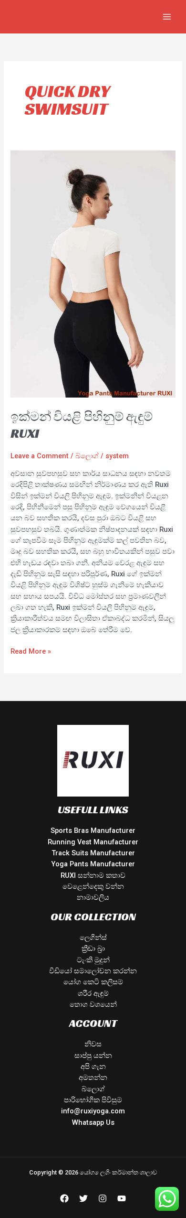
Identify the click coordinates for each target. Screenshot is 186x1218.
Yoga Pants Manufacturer (93, 864)
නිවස (93, 1044)
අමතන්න (93, 1077)
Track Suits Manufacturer (93, 853)
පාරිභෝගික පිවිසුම (93, 1100)
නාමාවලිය (93, 897)
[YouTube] (121, 1198)
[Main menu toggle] (166, 16)
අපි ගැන (93, 1066)
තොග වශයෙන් (93, 1004)
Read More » (30, 651)
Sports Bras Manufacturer (93, 830)
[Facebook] (64, 1198)
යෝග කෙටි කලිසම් (93, 982)
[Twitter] (83, 1198)
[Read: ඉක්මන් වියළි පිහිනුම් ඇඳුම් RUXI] (92, 273)
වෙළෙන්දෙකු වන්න (93, 886)
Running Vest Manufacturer (93, 842)
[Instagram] (102, 1198)
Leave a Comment (39, 456)
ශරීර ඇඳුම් (93, 993)
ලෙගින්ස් (93, 937)
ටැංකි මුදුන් (93, 960)
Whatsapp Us (93, 1122)
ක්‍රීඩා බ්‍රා (93, 948)
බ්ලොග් (87, 456)
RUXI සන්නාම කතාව (93, 875)
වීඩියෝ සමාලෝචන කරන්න (93, 971)
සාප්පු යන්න (93, 1055)
